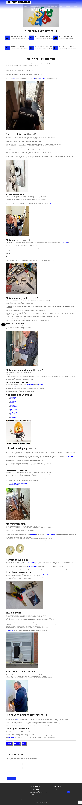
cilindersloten (10, 630)
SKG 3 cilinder (40, 384)
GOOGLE (26, 720)
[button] (3, 324)
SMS (23, 743)
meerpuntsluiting (65, 242)
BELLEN (17, 743)
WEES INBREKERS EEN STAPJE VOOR (37, 6)
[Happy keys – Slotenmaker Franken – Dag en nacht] (18, 2)
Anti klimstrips (13, 416)
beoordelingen (11, 737)
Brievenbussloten (13, 406)
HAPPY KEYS (24, 6)
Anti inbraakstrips (13, 409)
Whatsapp (33, 78)
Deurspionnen (13, 417)
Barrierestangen (13, 414)
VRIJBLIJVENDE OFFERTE (65, 6)
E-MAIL (9, 743)
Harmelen (8, 250)
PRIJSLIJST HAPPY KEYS (52, 6)
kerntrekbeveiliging (51, 534)
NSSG (17, 719)
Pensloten (12, 404)
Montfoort (8, 252)
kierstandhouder (58, 574)
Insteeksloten (13, 401)
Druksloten (12, 405)
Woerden (7, 254)
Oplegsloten (12, 399)
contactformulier (42, 78)
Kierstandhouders (13, 410)
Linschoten (8, 253)
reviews (50, 203)
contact (14, 78)
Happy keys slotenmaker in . (43, 63)
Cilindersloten (13, 397)
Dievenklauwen (13, 413)
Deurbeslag (12, 398)
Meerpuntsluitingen (14, 412)
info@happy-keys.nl (36, 791)
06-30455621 (36, 789)
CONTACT (75, 6)
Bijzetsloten (12, 402)
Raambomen (12, 408)
